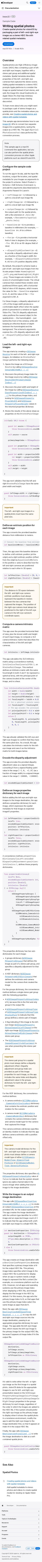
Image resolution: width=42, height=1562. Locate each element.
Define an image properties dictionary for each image (17, 792)
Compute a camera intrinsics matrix (18, 625)
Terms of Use (6, 1556)
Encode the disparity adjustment (20, 757)
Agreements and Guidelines (10, 1559)
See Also (8, 1464)
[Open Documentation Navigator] (2, 8)
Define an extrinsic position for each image (19, 526)
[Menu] (39, 2)
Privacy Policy (16, 1556)
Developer (10, 1505)
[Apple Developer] (7, 2)
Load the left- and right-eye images (17, 346)
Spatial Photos (10, 1472)
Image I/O (6, 16)
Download (8, 44)
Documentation (12, 8)
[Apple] (3, 1505)
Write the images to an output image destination (18, 1195)
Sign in (33, 2)
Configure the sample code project (17, 168)
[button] (27, 2)
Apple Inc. (16, 1553)
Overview (8, 60)
